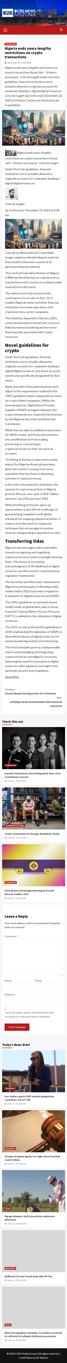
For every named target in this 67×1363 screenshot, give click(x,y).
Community (11, 44)
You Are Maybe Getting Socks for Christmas (30, 691)
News (8, 1208)
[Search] (61, 30)
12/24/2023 (26, 62)
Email (38, 980)
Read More (12, 677)
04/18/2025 (22, 1104)
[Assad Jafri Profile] (11, 193)
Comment (11, 936)
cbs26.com (12, 62)
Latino (21, 825)
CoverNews (25, 1357)
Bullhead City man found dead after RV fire (28, 1276)
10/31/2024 (22, 898)
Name (8, 980)
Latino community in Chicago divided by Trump (32, 833)
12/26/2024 (22, 781)
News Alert (10, 1088)
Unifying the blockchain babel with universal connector (36, 701)
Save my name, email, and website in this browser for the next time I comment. (29, 1014)
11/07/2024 (22, 838)
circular (31, 298)
